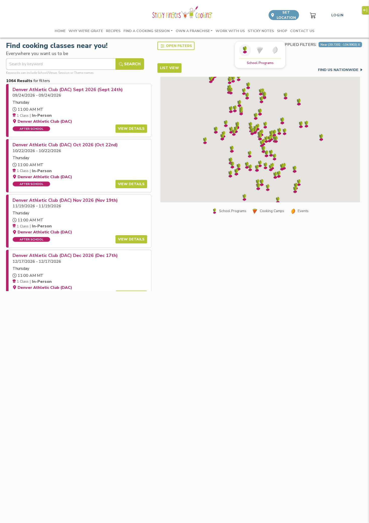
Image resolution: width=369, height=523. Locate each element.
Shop (282, 31)
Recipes (113, 31)
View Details (131, 128)
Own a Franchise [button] (193, 31)
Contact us (302, 31)
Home (60, 31)
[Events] (275, 50)
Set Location (286, 15)
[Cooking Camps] (260, 50)
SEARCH (132, 64)
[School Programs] (245, 50)
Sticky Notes (261, 31)
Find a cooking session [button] (147, 31)
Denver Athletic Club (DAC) (45, 121)
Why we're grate (86, 31)
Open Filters (179, 45)
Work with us (230, 31)
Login (337, 15)
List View (169, 68)
